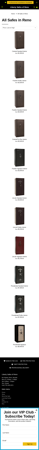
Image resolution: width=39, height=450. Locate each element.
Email (4, 440)
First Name (6, 425)
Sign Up (29, 444)
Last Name (6, 433)
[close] (36, 410)
